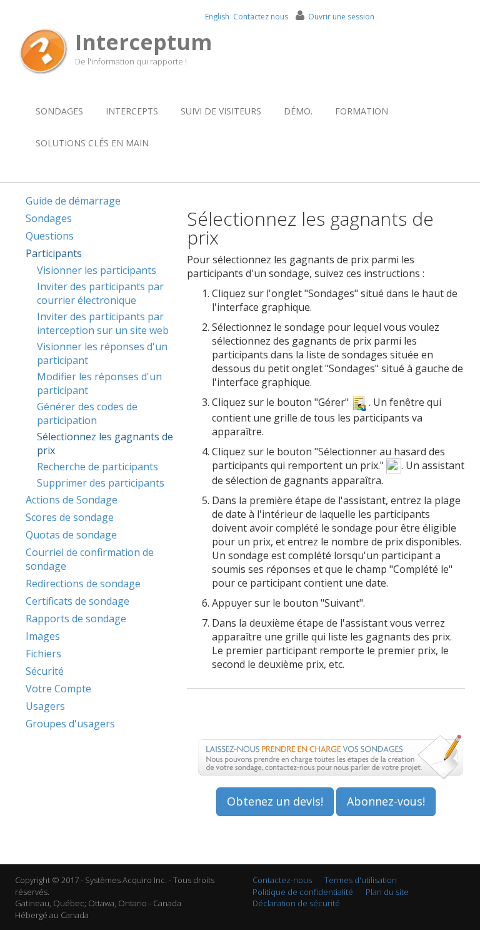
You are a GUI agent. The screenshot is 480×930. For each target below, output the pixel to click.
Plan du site (387, 891)
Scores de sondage (70, 517)
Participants (54, 253)
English (217, 16)
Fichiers (43, 653)
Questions (50, 236)
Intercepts (132, 111)
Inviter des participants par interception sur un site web (103, 323)
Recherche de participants (97, 466)
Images (43, 636)
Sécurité (45, 671)
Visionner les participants (96, 270)
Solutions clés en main (92, 143)
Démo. (298, 111)
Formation (361, 111)
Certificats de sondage (77, 601)
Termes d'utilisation (360, 880)
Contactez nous (260, 16)
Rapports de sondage (76, 618)
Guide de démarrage (73, 201)
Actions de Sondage (72, 500)
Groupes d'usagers (70, 723)
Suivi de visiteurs (221, 111)
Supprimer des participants (100, 483)
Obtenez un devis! (275, 801)
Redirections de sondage (83, 583)
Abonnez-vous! (386, 801)
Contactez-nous (282, 880)
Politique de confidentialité (302, 891)
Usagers (45, 706)
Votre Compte (58, 688)
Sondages (59, 111)
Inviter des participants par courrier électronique (100, 293)
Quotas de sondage (71, 535)
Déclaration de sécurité (296, 903)
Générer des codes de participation (87, 413)
